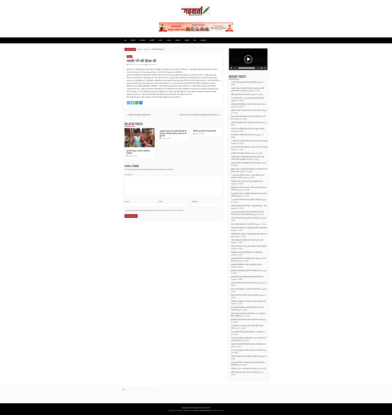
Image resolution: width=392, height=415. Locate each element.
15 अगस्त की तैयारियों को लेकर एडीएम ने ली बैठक (246, 200)
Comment (129, 175)
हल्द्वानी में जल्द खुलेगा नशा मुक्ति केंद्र (139, 115)
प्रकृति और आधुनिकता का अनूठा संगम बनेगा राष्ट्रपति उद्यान (248, 301)
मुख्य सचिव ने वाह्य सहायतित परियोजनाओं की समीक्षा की (247, 277)
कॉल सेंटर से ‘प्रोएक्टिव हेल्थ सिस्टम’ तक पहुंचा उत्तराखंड (247, 129)
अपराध (169, 40)
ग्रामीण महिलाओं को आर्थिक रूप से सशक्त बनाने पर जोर (247, 240)
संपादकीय (203, 40)
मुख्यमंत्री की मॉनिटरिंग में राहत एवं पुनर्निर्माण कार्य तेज (246, 264)
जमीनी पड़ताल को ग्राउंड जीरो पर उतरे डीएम (244, 372)
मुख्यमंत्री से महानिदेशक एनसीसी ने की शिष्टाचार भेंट (246, 271)
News (129, 56)
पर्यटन (160, 40)
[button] (248, 59)
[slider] (246, 68)
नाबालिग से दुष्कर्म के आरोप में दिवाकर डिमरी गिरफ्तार (246, 356)
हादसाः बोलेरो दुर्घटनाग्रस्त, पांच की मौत (242, 224)
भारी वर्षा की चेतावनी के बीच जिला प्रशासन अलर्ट (245, 283)
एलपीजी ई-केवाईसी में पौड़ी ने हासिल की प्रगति (244, 122)
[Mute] (262, 68)
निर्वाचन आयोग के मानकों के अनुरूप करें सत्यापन (245, 295)
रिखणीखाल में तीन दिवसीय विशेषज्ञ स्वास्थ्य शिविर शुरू (246, 252)
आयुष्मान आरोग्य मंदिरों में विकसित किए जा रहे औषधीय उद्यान (248, 344)
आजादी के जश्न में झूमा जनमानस (240, 153)
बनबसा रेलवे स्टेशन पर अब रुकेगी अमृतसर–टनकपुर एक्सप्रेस (249, 246)
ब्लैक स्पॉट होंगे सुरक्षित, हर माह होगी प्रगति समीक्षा (245, 289)
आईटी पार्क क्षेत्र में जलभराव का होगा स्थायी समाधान (246, 110)
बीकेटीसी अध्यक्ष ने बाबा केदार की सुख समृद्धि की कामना (247, 181)
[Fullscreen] (265, 68)
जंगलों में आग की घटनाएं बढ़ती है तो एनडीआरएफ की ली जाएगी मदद (198, 115)
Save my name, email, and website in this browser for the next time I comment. (155, 210)
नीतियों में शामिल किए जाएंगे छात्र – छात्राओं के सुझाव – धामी (248, 206)
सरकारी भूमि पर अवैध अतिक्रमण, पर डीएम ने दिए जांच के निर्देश (249, 147)
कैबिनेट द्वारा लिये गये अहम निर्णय (204, 131)
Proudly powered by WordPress (180, 410)
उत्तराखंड (142, 40)
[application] (248, 59)
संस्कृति (187, 40)
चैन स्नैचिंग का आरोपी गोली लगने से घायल (243, 135)
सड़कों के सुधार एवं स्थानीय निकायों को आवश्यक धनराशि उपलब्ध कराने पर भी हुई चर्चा (173, 133)
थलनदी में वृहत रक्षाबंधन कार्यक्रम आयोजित (138, 151)
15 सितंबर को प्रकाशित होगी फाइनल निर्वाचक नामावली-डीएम (249, 141)
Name (127, 201)
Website (195, 201)
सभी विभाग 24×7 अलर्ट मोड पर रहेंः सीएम (243, 368)
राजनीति (151, 40)
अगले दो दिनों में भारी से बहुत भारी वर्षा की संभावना (245, 218)
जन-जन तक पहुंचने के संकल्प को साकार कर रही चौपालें (247, 350)
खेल (195, 40)
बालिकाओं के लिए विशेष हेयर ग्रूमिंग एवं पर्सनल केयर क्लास (248, 104)
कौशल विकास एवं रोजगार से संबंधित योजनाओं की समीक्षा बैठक (249, 228)
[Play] (232, 68)
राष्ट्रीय (133, 40)
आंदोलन (177, 40)
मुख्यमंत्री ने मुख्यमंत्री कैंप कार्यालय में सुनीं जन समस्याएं (247, 320)
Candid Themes (218, 410)
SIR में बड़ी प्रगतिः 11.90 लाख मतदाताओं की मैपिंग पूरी (247, 98)
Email (160, 201)
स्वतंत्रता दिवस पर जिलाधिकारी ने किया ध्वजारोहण (246, 163)
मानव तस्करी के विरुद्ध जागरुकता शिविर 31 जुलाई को (246, 332)
